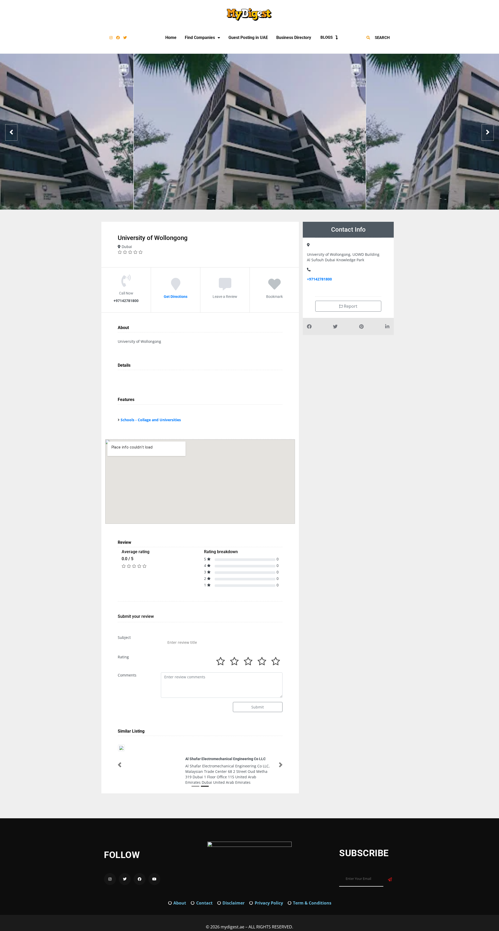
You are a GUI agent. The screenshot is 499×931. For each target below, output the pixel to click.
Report (350, 306)
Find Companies (200, 37)
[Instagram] (111, 37)
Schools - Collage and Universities (151, 419)
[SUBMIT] (390, 874)
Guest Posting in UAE (248, 37)
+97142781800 (319, 279)
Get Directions (175, 296)
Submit (257, 707)
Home (170, 37)
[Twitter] (125, 37)
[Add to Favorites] (274, 288)
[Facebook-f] (118, 37)
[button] (119, 762)
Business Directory (293, 37)
